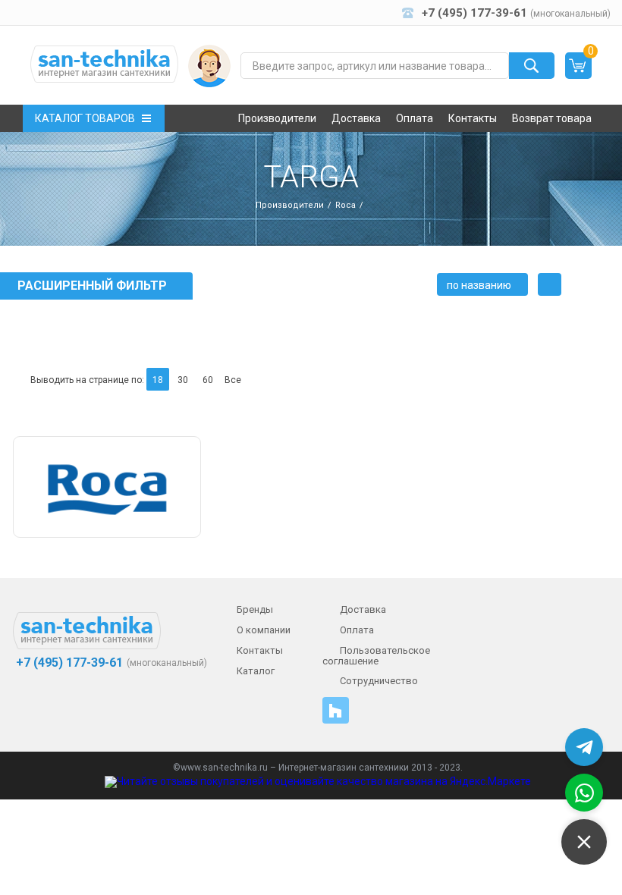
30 (182, 380)
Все (233, 380)
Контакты (472, 118)
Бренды (255, 609)
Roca (345, 205)
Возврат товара (552, 118)
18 (157, 380)
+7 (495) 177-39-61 (68, 663)
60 (208, 380)
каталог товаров (85, 118)
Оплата (414, 118)
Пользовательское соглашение (376, 656)
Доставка (356, 118)
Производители (277, 118)
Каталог (256, 671)
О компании (264, 630)
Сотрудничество (379, 680)
